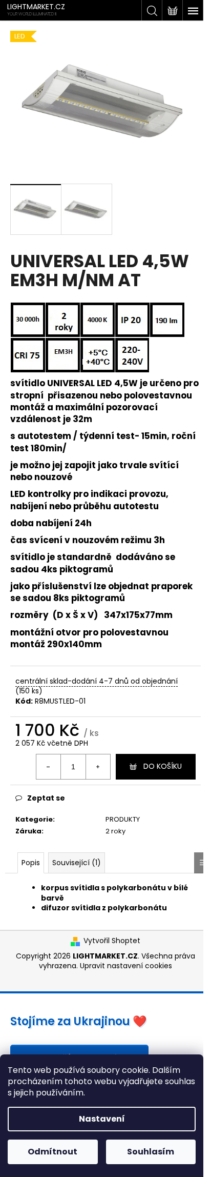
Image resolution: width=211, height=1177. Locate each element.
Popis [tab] (31, 862)
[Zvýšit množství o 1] (98, 766)
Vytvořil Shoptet (111, 941)
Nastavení (102, 1119)
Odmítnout (52, 1152)
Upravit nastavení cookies (126, 966)
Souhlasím (150, 1152)
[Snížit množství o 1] (48, 766)
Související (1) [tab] (76, 862)
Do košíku (162, 766)
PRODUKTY (123, 819)
